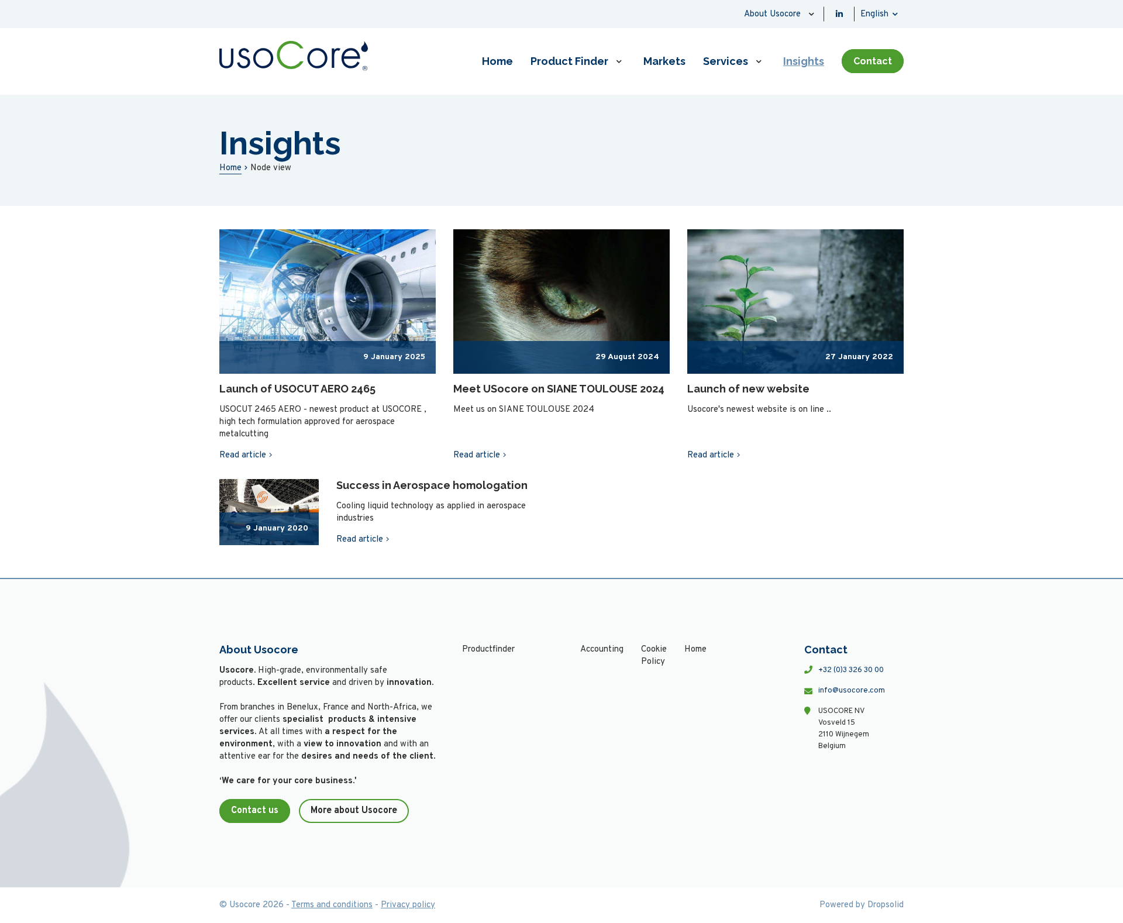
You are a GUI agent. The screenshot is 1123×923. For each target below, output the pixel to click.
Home (497, 61)
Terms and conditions (332, 905)
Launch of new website (748, 389)
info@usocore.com (851, 690)
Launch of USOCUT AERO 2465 (297, 389)
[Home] (293, 56)
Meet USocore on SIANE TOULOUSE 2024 (558, 389)
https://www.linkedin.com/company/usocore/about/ (839, 14)
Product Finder (569, 61)
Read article (242, 455)
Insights (803, 61)
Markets (664, 61)
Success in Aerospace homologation (432, 485)
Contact (872, 61)
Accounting (601, 649)
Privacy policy (408, 905)
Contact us (254, 811)
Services (725, 61)
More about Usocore (354, 811)
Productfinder (488, 649)
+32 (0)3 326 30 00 (851, 670)
